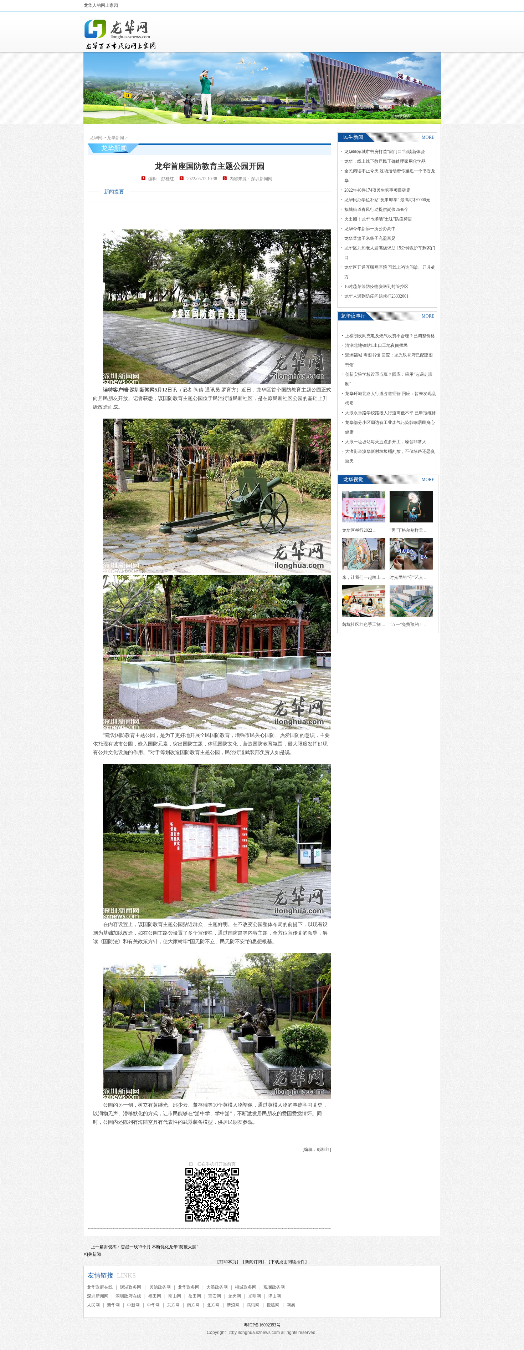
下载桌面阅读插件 (288, 1261)
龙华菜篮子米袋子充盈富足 (370, 238)
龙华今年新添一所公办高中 (370, 228)
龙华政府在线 (100, 1287)
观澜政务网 (274, 1287)
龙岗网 (234, 1296)
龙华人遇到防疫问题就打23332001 (376, 296)
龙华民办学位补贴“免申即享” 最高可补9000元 (387, 199)
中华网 (153, 1305)
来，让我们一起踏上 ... (363, 577)
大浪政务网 (217, 1287)
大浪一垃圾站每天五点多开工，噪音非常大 (385, 441)
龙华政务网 (188, 1287)
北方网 (213, 1305)
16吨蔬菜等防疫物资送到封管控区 (376, 286)
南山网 (174, 1296)
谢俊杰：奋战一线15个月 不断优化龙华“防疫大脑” (151, 1246)
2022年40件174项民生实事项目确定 (377, 190)
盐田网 (194, 1296)
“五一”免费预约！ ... (408, 624)
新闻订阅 (253, 1261)
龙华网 (95, 137)
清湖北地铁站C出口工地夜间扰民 (376, 345)
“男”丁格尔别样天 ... (408, 530)
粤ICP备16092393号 (262, 1325)
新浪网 (233, 1305)
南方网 (193, 1305)
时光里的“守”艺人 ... (408, 577)
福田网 (154, 1296)
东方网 (173, 1305)
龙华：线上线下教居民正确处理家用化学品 (385, 161)
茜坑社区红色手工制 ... (363, 624)
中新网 (133, 1305)
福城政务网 (245, 1287)
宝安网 (214, 1296)
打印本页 (227, 1261)
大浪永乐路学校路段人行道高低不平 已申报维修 (390, 412)
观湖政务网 (131, 1287)
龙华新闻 (115, 137)
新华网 (113, 1305)
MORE (428, 137)
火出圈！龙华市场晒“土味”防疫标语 (378, 219)
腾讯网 (253, 1305)
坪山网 (274, 1296)
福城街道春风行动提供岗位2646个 (376, 209)
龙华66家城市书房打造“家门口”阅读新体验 (384, 151)
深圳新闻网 (97, 1296)
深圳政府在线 (128, 1296)
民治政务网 (160, 1287)
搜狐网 (273, 1305)
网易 (291, 1305)
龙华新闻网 (120, 34)
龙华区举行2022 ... (359, 530)
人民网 (93, 1305)
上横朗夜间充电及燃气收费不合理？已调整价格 (390, 335)
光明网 (254, 1296)
